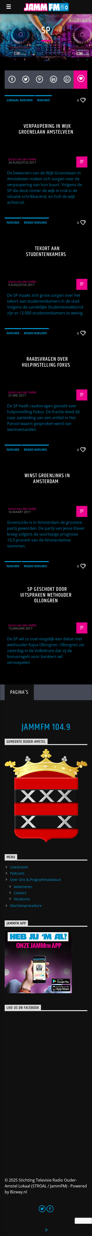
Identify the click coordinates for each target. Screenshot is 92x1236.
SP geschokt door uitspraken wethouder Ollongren (45, 595)
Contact (20, 892)
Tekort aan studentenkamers (46, 251)
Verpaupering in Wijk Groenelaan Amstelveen (46, 129)
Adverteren (23, 886)
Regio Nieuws (35, 222)
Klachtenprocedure (26, 905)
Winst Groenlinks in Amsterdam (47, 478)
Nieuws (43, 100)
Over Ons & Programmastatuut (35, 879)
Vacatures (22, 899)
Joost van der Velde (22, 159)
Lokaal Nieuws (20, 100)
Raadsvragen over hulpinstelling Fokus (46, 362)
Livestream (19, 867)
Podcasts (17, 873)
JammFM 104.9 (46, 727)
